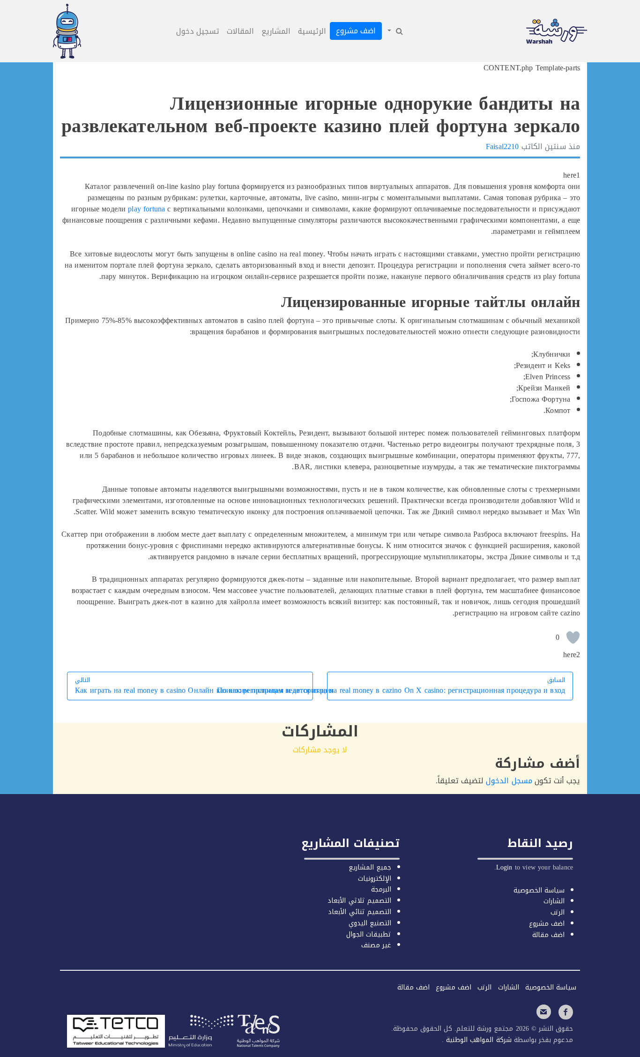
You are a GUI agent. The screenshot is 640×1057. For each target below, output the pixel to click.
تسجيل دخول (197, 31)
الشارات (554, 901)
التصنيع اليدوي (370, 923)
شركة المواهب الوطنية (477, 1040)
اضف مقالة (548, 935)
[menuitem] (394, 31)
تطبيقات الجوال (368, 934)
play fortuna (146, 209)
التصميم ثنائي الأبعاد (359, 912)
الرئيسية (312, 31)
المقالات (240, 31)
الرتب (558, 912)
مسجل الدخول (509, 780)
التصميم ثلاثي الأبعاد (359, 900)
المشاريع (275, 31)
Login (504, 867)
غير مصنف (376, 945)
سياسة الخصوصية (539, 890)
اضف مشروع (356, 30)
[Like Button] (573, 637)
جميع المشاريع (370, 867)
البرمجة (381, 889)
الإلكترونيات (374, 878)
